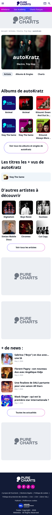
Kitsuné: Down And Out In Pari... (43, 115)
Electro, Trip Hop (26, 64)
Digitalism (9, 216)
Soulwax (43, 216)
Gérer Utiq (43, 497)
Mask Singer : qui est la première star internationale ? (32, 398)
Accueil (4, 31)
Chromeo (26, 236)
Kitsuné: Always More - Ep (43, 138)
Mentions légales (26, 493)
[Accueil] (24, 3)
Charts (41, 74)
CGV (36, 497)
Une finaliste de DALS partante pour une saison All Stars (32, 384)
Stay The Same (9, 135)
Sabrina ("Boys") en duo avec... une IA (32, 356)
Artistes (12, 31)
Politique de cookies (41, 493)
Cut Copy (43, 236)
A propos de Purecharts (10, 493)
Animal (8, 112)
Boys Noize (25, 216)
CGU (31, 497)
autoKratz (26, 57)
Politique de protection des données (15, 497)
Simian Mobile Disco (9, 238)
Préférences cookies (30, 501)
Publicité (18, 501)
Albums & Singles (24, 74)
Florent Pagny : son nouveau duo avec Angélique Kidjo (31, 370)
